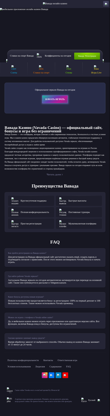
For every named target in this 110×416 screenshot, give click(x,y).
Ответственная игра (67, 360)
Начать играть (55, 99)
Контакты (48, 360)
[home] (55, 4)
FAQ (68, 366)
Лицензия (40, 366)
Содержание (55, 366)
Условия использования (19, 366)
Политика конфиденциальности (23, 360)
